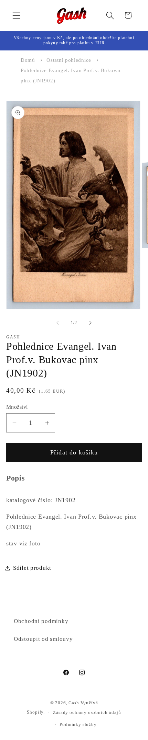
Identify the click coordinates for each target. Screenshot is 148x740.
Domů (28, 60)
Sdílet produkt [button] (32, 568)
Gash (73, 702)
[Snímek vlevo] (57, 323)
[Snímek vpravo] (90, 323)
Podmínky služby (78, 724)
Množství (17, 407)
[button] (17, 15)
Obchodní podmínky (41, 621)
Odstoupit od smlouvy (43, 639)
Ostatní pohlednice (68, 60)
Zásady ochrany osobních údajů (87, 712)
